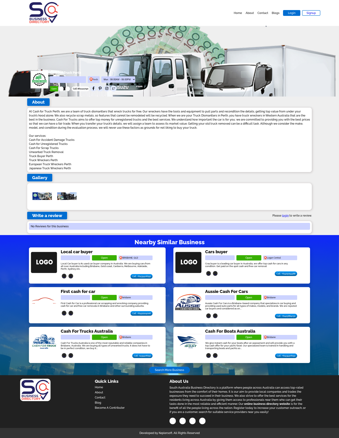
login (285, 215)
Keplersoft (165, 433)
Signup (311, 13)
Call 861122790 (80, 89)
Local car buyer (77, 251)
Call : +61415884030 (286, 316)
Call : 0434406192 (142, 356)
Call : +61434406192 (141, 276)
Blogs (275, 13)
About (250, 13)
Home (238, 13)
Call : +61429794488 (285, 273)
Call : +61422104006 (141, 313)
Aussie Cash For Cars (226, 291)
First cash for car (78, 291)
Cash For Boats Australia (230, 331)
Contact (262, 13)
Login (291, 13)
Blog (98, 402)
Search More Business (169, 370)
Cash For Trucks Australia (87, 331)
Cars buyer (216, 251)
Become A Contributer (110, 407)
